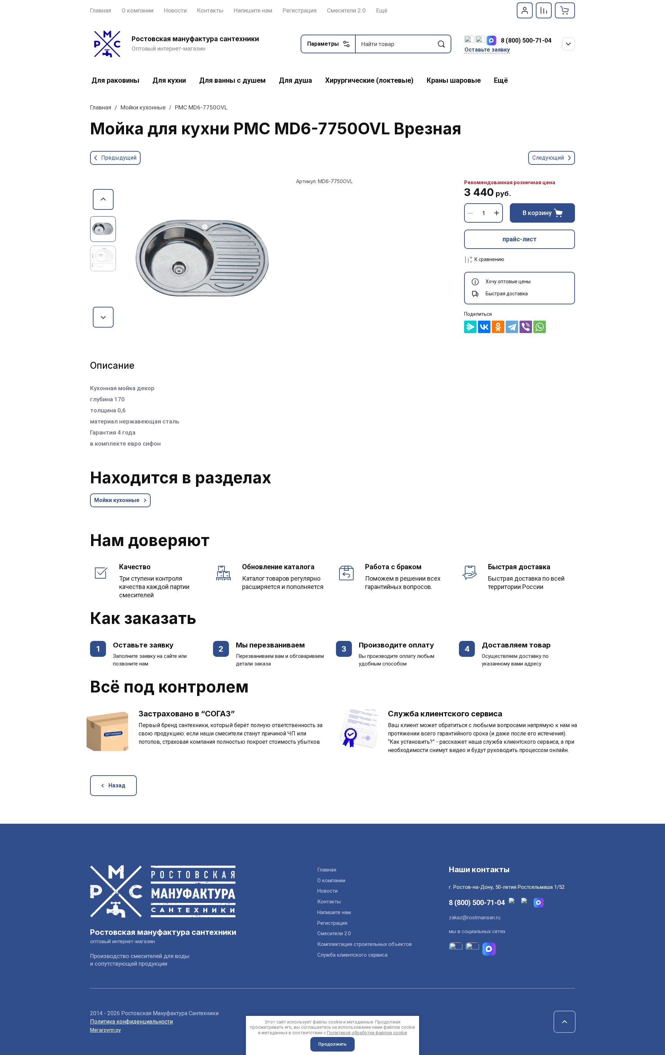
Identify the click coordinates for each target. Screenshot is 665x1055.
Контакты (329, 901)
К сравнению (489, 259)
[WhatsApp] (539, 327)
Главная (100, 107)
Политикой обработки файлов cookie (367, 1032)
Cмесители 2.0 (334, 933)
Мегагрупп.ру (105, 1030)
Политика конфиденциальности (131, 1021)
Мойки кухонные (143, 107)
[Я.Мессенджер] (470, 327)
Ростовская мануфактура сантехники (195, 39)
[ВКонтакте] (484, 327)
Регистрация (332, 923)
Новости (327, 891)
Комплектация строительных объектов (364, 944)
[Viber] (526, 327)
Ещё (381, 10)
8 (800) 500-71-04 (526, 40)
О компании (331, 880)
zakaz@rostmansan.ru (474, 917)
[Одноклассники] (498, 327)
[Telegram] (512, 327)
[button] (525, 10)
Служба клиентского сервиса (352, 955)
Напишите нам (334, 912)
